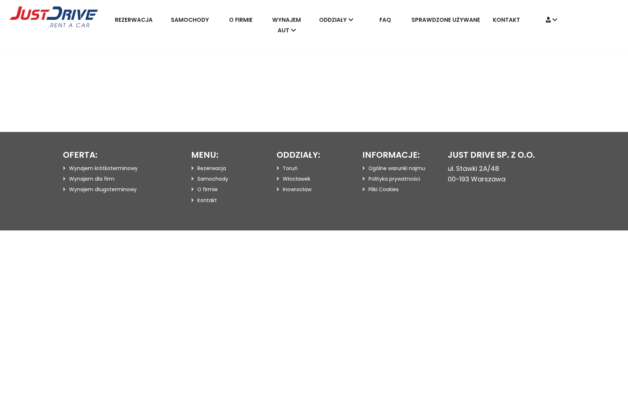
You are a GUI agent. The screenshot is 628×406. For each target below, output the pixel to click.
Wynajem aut (286, 25)
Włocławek (296, 178)
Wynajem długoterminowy (103, 189)
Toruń (290, 168)
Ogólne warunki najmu (397, 168)
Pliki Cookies (384, 189)
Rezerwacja (134, 20)
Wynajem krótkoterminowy (103, 168)
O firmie (241, 20)
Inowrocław (297, 189)
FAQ (385, 20)
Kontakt (506, 20)
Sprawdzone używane (445, 20)
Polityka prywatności (394, 178)
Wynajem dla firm (91, 178)
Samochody (190, 20)
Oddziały (333, 20)
